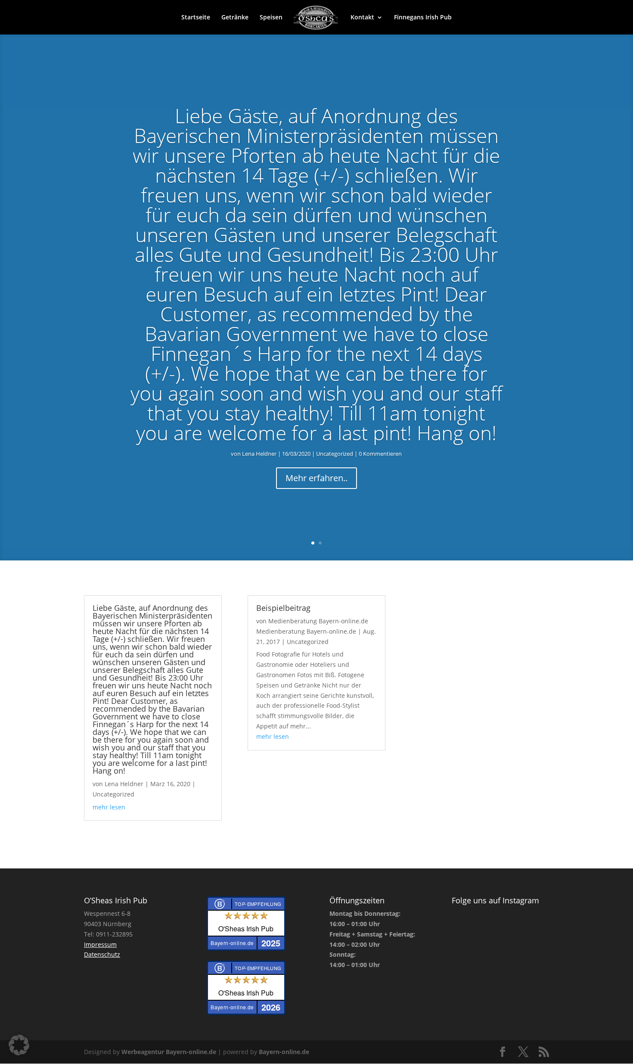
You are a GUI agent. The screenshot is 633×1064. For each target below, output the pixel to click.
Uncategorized (334, 453)
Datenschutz (102, 954)
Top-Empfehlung (258, 903)
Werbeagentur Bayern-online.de (168, 1052)
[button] (19, 1045)
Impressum (100, 944)
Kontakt (362, 17)
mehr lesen (109, 807)
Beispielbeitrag (283, 608)
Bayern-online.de (284, 1052)
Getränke (234, 17)
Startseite (195, 17)
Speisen (271, 17)
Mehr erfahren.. (316, 478)
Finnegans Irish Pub (423, 17)
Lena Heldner (259, 453)
